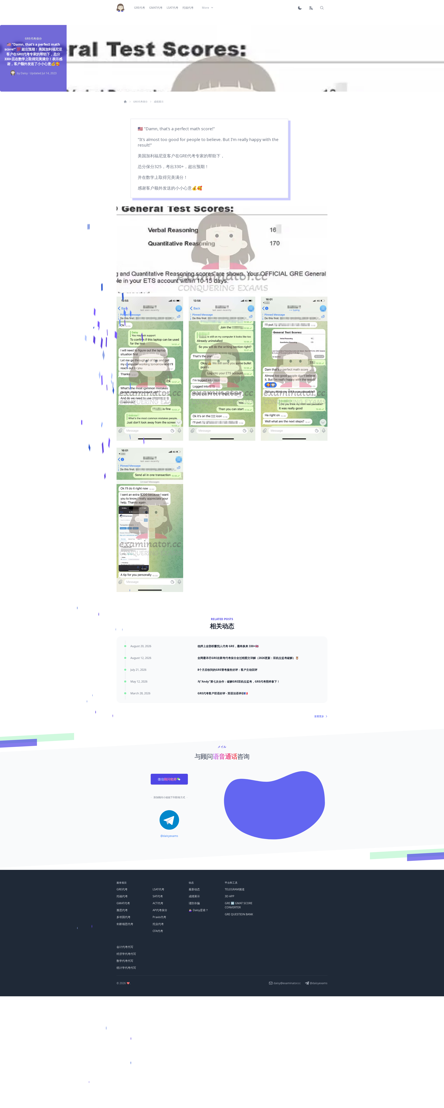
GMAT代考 (123, 903)
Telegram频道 (235, 889)
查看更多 (319, 716)
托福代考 (122, 896)
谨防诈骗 (194, 903)
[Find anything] (321, 7)
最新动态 (194, 889)
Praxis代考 (159, 917)
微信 (167, 779)
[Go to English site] (311, 7)
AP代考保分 (160, 910)
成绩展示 (159, 101)
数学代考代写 (125, 961)
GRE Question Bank (239, 914)
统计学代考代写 (126, 968)
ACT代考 (158, 903)
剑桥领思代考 (125, 924)
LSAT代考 (158, 889)
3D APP (229, 896)
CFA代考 (158, 931)
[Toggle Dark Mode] (301, 7)
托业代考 (158, 924)
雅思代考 (122, 910)
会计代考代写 (125, 947)
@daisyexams (169, 836)
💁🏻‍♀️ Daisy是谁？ (198, 910)
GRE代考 (122, 889)
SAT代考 (158, 896)
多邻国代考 (123, 917)
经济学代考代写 (126, 954)
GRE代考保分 (140, 101)
